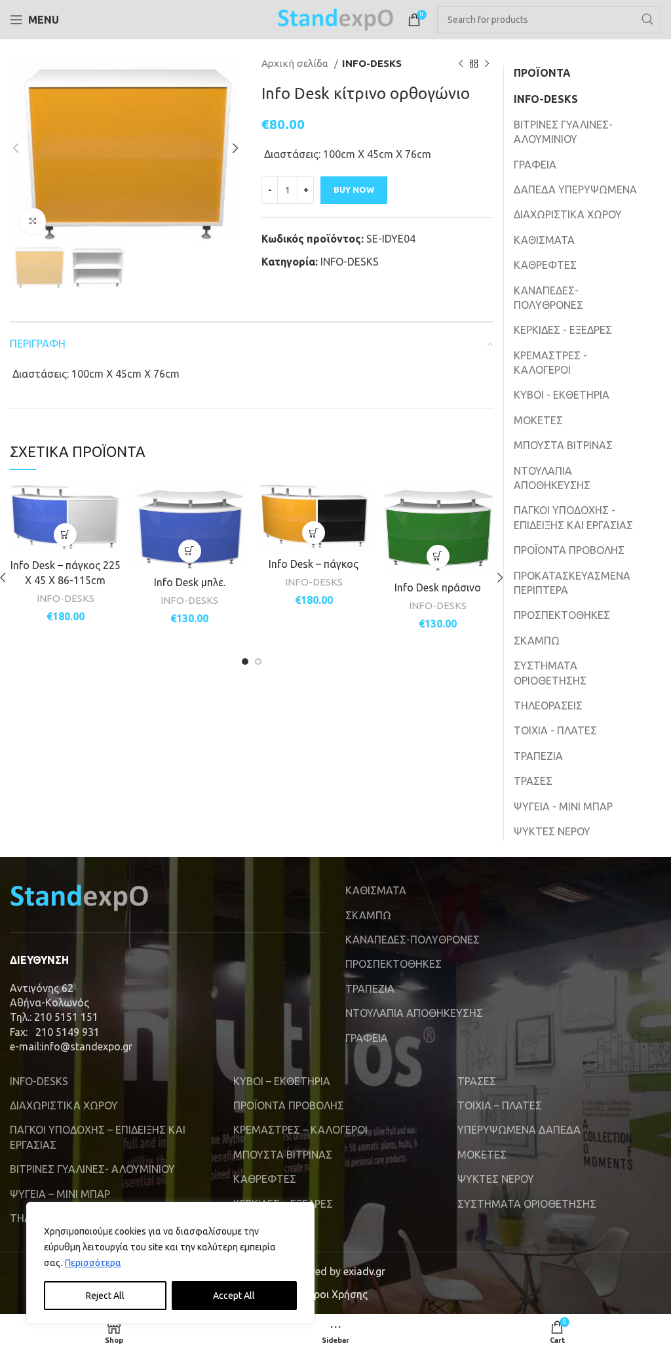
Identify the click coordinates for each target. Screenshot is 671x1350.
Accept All (234, 1295)
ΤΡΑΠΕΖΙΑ (538, 756)
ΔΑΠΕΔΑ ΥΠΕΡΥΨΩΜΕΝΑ (575, 189)
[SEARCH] (647, 19)
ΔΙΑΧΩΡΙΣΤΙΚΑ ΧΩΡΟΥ (568, 214)
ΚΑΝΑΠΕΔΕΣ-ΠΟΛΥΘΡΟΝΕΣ (548, 298)
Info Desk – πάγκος (313, 564)
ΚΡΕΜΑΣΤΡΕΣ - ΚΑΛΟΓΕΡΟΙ (550, 362)
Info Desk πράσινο (437, 587)
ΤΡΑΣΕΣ (533, 781)
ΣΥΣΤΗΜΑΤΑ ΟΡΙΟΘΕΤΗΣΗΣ (550, 673)
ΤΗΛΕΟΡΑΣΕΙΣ (548, 705)
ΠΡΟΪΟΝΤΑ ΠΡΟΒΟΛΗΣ (569, 550)
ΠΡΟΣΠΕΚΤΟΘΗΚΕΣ (562, 615)
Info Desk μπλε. (189, 582)
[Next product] (486, 63)
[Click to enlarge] (33, 221)
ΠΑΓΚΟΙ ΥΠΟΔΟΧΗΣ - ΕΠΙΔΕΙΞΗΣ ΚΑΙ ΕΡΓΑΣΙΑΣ (573, 517)
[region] (170, 1263)
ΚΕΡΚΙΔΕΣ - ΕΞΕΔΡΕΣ (563, 330)
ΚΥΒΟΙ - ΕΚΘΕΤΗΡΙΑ (561, 395)
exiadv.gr (364, 1271)
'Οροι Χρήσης (335, 1294)
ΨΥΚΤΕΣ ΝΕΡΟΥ (552, 831)
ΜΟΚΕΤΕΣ (538, 420)
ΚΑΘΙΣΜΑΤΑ (544, 240)
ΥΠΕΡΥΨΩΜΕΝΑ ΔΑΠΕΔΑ (519, 1130)
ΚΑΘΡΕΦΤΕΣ (545, 265)
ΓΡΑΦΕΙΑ (535, 164)
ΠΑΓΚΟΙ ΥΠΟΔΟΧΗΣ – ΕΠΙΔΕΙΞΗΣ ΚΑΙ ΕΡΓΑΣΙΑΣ (97, 1137)
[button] (65, 534)
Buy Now (354, 189)
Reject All (105, 1295)
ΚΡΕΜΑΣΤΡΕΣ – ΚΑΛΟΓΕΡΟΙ (300, 1130)
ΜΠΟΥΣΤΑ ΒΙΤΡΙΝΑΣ (563, 445)
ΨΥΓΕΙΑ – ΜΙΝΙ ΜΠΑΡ (60, 1194)
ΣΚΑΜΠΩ (537, 640)
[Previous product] (460, 63)
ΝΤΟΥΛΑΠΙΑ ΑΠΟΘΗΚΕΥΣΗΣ (552, 478)
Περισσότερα (93, 1263)
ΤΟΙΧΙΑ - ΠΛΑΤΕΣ (555, 730)
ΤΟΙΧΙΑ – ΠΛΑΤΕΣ (499, 1105)
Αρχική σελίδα (296, 63)
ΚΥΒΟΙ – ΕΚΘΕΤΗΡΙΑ (281, 1081)
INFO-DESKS (372, 63)
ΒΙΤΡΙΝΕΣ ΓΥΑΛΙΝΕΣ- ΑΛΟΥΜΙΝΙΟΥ (563, 132)
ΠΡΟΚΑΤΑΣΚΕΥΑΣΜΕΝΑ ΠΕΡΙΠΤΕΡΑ (572, 583)
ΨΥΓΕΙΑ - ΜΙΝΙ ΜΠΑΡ (563, 806)
